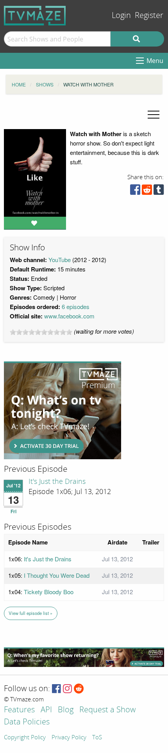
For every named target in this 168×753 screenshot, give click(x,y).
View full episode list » (30, 613)
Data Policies (27, 722)
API (46, 710)
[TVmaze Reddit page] (79, 689)
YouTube (59, 259)
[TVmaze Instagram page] (67, 689)
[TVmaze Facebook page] (56, 689)
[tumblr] (159, 191)
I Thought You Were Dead (56, 575)
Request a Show (107, 710)
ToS (97, 738)
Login (121, 15)
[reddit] (147, 191)
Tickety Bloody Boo (48, 592)
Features (19, 710)
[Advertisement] (62, 410)
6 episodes (75, 306)
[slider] (41, 332)
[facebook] (135, 191)
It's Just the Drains (57, 481)
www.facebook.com (69, 316)
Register (149, 15)
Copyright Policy (25, 738)
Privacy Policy (69, 738)
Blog (65, 710)
